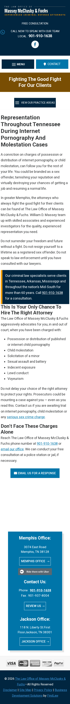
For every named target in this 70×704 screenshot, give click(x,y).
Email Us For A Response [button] (37, 473)
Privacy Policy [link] (43, 690)
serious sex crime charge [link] (26, 417)
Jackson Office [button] (33, 641)
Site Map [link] (25, 690)
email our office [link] (12, 449)
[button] (35, 44)
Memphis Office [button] (33, 561)
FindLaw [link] (52, 695)
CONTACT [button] (54, 64)
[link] (35, 14)
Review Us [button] (33, 606)
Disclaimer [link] (10, 690)
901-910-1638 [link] (40, 36)
